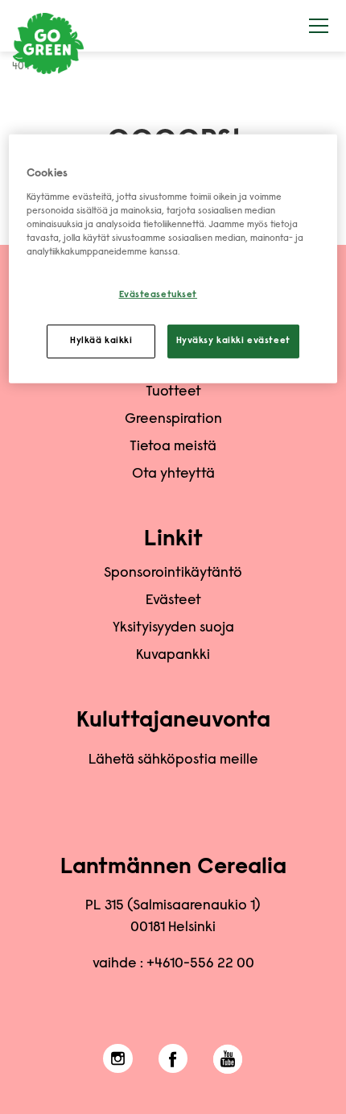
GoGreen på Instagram (118, 1059)
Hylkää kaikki (101, 341)
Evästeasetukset (158, 295)
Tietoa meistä (173, 447)
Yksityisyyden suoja (173, 628)
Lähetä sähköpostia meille (173, 760)
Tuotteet (173, 392)
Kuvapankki (173, 655)
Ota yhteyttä (173, 474)
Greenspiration (173, 419)
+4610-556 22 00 (200, 964)
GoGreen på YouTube (228, 1059)
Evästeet (173, 601)
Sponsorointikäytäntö (173, 573)
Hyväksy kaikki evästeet (233, 341)
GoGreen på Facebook (173, 1059)
